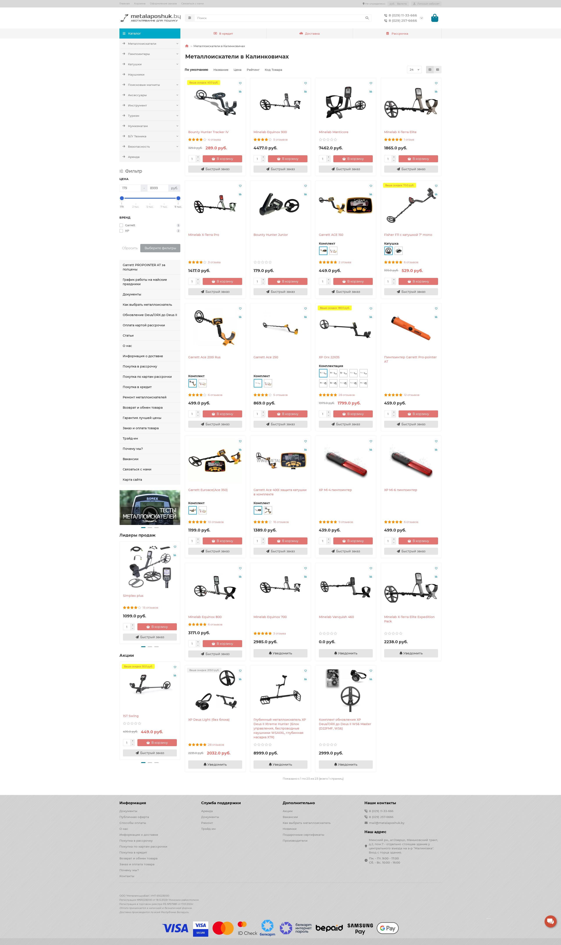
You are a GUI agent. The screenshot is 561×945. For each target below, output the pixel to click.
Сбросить (130, 248)
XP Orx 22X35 (329, 357)
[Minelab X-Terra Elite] (411, 102)
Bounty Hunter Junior (271, 235)
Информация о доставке (143, 356)
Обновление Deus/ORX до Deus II (150, 315)
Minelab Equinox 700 (270, 617)
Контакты (126, 876)
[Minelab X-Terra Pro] (215, 205)
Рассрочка (400, 33)
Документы (132, 294)
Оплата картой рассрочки (144, 325)
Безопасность (139, 146)
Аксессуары (137, 95)
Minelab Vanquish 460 (336, 617)
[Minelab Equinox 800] (215, 587)
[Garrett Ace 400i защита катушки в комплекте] (280, 460)
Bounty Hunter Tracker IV (208, 132)
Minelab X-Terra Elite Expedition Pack (409, 619)
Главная (124, 3)
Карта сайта (132, 480)
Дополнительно (299, 803)
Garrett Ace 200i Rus (204, 357)
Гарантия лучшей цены (142, 418)
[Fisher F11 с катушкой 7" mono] (411, 205)
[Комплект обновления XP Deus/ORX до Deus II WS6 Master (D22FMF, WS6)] (346, 690)
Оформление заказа (163, 3)
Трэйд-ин (130, 438)
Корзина (140, 3)
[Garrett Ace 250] (280, 328)
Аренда (134, 157)
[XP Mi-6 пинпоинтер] (411, 460)
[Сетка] (430, 69)
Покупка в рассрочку (140, 366)
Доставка (312, 33)
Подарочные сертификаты (303, 834)
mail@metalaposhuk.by (386, 823)
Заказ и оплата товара (141, 428)
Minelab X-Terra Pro (203, 235)
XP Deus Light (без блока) (209, 720)
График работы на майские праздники (145, 282)
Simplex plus (133, 596)
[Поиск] (367, 17)
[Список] (438, 69)
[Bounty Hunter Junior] (280, 205)
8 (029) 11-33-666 (403, 15)
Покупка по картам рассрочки (147, 377)
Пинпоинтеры (139, 54)
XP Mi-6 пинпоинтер (400, 490)
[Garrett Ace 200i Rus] (215, 328)
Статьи (128, 335)
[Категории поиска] (189, 18)
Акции (288, 811)
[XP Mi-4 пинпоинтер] (346, 460)
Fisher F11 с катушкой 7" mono (408, 235)
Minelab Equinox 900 (270, 132)
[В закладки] (175, 547)
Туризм (133, 115)
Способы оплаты (132, 823)
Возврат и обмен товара (143, 408)
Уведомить (282, 653)
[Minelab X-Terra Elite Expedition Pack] (411, 587)
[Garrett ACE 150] (346, 205)
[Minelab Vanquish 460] (346, 587)
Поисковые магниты (144, 85)
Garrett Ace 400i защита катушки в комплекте (280, 492)
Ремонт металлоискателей (145, 397)
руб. (398, 3)
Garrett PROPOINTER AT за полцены (144, 267)
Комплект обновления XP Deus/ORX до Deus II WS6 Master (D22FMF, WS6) (345, 724)
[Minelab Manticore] (346, 102)
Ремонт (207, 823)
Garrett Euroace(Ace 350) (208, 490)
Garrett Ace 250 (266, 357)
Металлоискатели (142, 43)
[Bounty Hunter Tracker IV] (215, 102)
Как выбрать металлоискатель (147, 305)
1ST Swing (131, 716)
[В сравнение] (175, 555)
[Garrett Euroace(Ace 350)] (215, 460)
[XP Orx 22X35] (346, 328)
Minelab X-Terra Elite (400, 132)
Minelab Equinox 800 (205, 617)
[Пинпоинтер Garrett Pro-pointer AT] (411, 328)
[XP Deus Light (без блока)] (215, 690)
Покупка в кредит (137, 387)
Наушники (136, 74)
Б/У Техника (137, 136)
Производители (295, 840)
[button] (143, 527)
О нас (127, 346)
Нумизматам (138, 126)
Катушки (135, 64)
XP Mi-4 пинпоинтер (335, 490)
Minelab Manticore (333, 132)
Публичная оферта (134, 817)
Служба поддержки (221, 803)
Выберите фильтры (160, 248)
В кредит (226, 33)
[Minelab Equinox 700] (280, 587)
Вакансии (130, 459)
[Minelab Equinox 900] (280, 102)
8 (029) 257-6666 (403, 20)
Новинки (289, 828)
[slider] (121, 198)
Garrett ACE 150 (331, 235)
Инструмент (137, 105)
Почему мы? (133, 449)
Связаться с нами (192, 3)
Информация (132, 803)
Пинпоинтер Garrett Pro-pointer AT (410, 359)
